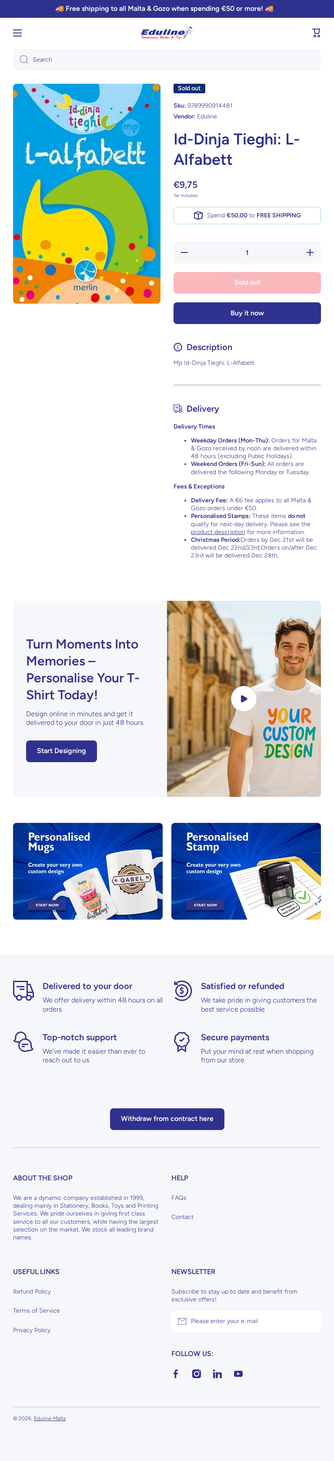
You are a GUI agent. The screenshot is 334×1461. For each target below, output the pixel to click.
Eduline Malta (50, 1418)
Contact (182, 1217)
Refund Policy (32, 1291)
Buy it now (247, 313)
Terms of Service (36, 1310)
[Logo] (167, 33)
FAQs (179, 1198)
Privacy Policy (31, 1330)
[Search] (20, 60)
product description (218, 532)
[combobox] (167, 60)
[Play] (244, 699)
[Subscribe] (310, 1321)
